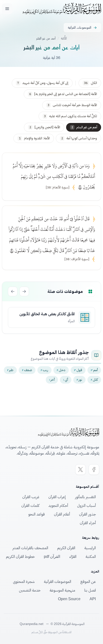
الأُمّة (64, 38)
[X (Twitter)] (80, 469)
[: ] (57, 187)
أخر (52, 379)
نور (79, 379)
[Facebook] (94, 469)
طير (10, 370)
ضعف (27, 370)
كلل (94, 379)
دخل (61, 370)
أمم (94, 370)
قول (78, 370)
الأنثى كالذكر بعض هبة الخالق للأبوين (47, 314)
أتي (65, 379)
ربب (44, 370)
